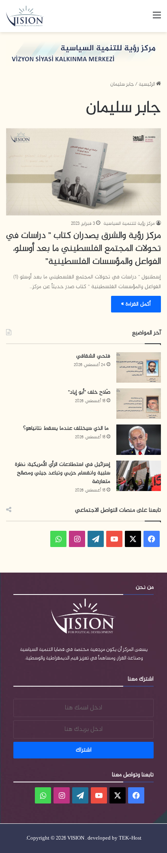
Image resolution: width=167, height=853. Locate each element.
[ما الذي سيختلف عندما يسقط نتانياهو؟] (138, 439)
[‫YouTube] (114, 539)
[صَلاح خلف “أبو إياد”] (138, 403)
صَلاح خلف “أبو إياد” (89, 392)
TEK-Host (130, 838)
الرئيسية (147, 84)
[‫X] (133, 539)
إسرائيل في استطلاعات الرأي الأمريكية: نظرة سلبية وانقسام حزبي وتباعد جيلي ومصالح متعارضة (62, 473)
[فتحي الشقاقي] (138, 367)
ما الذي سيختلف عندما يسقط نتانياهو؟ (66, 428)
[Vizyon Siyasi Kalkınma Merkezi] (28, 16)
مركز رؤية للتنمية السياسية (129, 224)
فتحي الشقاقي (93, 356)
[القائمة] (157, 19)
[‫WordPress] (96, 539)
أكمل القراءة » (136, 304)
